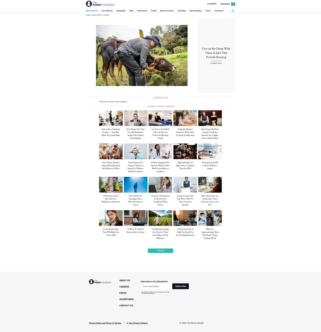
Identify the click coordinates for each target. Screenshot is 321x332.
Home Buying (195, 11)
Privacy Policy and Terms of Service (105, 323)
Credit (153, 11)
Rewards (227, 4)
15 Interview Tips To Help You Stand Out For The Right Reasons (185, 232)
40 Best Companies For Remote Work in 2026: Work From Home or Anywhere (160, 167)
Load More (160, 251)
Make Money (92, 11)
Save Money (107, 11)
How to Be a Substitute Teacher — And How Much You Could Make (111, 132)
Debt (131, 11)
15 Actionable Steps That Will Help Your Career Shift (111, 232)
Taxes (208, 11)
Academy (212, 4)
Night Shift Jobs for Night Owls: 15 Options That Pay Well (185, 165)
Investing (181, 11)
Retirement (142, 11)
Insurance (218, 11)
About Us (124, 280)
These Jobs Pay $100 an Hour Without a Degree (210, 165)
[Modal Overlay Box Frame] (165, 287)
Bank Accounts (167, 11)
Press (122, 293)
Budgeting (121, 11)
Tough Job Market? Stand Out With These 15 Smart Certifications (185, 132)
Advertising (126, 299)
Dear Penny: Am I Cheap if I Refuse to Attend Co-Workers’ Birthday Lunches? (135, 167)
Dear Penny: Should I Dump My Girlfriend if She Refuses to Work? (111, 165)
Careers (124, 286)
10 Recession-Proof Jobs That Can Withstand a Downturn (111, 199)
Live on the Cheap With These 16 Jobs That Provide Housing (216, 53)
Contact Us (126, 305)
